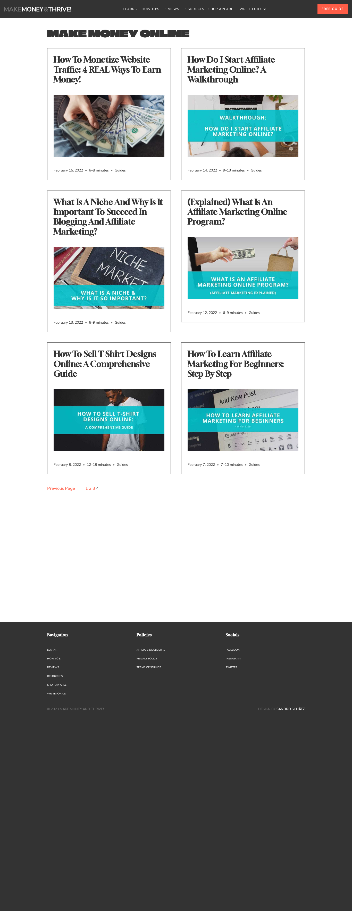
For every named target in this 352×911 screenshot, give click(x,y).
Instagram (233, 658)
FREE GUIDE (333, 9)
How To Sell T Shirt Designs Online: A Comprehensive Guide (105, 364)
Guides (120, 170)
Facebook (232, 650)
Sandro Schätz (290, 709)
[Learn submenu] (136, 9)
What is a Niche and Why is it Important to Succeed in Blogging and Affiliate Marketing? (108, 216)
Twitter (231, 667)
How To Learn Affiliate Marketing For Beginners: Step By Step (236, 364)
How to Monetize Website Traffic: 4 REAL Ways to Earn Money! (107, 69)
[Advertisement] (109, 562)
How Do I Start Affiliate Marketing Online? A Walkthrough (231, 69)
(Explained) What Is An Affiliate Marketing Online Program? (237, 212)
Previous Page (61, 488)
